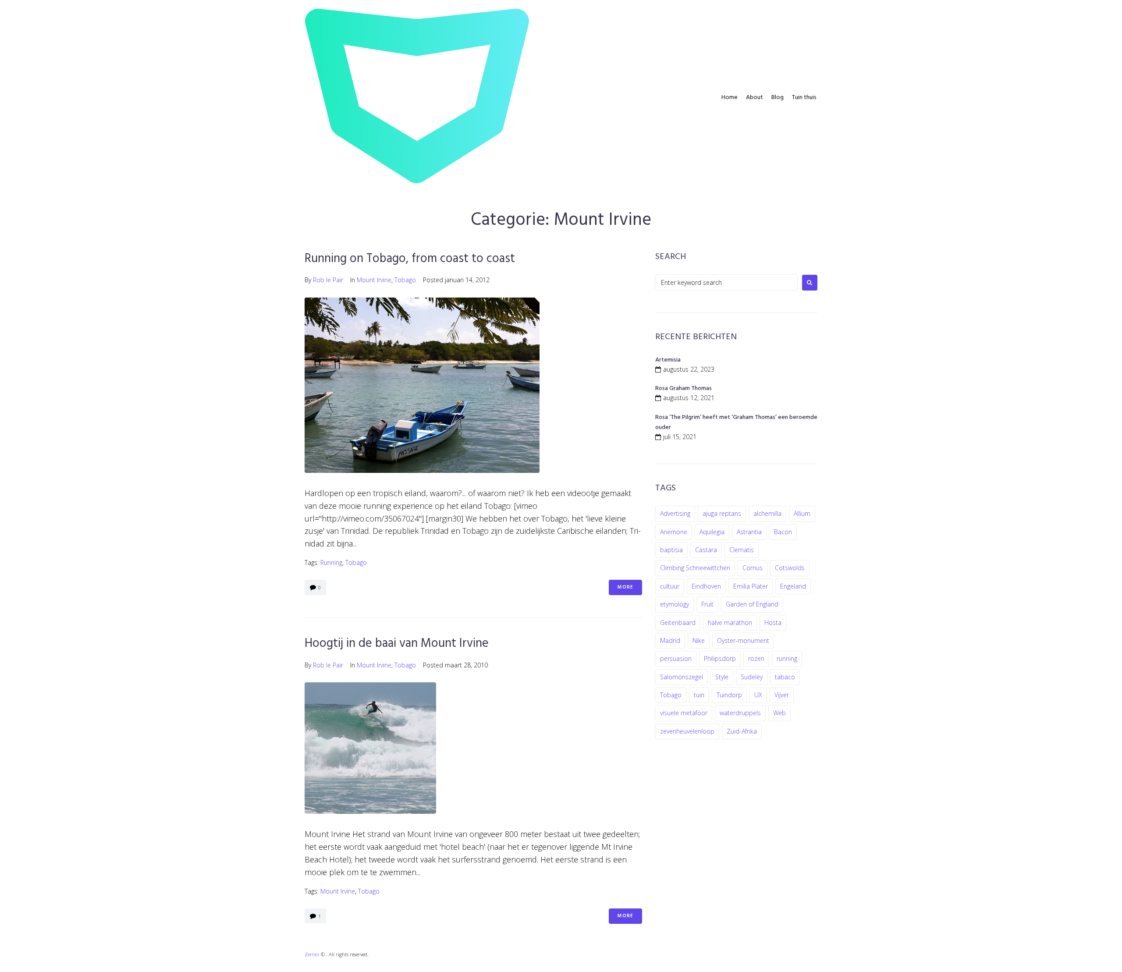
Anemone (673, 532)
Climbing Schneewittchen (695, 568)
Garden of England (752, 604)
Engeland (793, 586)
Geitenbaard (678, 622)
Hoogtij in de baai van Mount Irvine (397, 643)
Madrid (670, 640)
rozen (756, 658)
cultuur (669, 586)
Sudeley (752, 677)
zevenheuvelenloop (687, 731)
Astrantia (749, 532)
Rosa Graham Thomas (683, 388)
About (754, 97)
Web (779, 713)
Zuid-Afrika (742, 731)
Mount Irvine (374, 280)
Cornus (752, 568)
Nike (698, 640)
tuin (699, 695)
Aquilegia (711, 532)
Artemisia (668, 360)
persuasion (676, 658)
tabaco (785, 677)
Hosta (772, 622)
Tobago (405, 280)
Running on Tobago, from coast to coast (410, 259)
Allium (802, 513)
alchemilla (767, 513)
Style (721, 677)
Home (729, 97)
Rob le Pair (328, 280)
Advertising (675, 513)
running (331, 562)
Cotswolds (790, 568)
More (625, 587)
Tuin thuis (804, 97)
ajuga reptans (722, 513)
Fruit (707, 604)
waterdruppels (740, 713)
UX (758, 695)
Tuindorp (729, 695)
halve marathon (730, 622)
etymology (674, 604)
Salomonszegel (681, 677)
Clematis (741, 550)
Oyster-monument (743, 640)
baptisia (671, 550)
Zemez (312, 954)
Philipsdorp (720, 658)
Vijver (781, 695)
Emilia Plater (750, 586)
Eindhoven (706, 586)
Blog (777, 97)
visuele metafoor (683, 713)
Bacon (783, 532)
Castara (706, 550)
